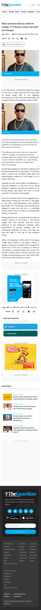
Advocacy (7, 555)
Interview (7, 576)
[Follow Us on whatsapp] (31, 511)
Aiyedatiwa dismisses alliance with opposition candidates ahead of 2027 (25, 430)
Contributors (8, 544)
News (4, 12)
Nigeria (21, 561)
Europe (21, 547)
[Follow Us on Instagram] (20, 511)
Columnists (23, 558)
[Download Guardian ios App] (28, 517)
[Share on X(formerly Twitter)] (13, 38)
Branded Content (10, 564)
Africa (10, 307)
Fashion (32, 547)
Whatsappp (12, 333)
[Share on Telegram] (21, 38)
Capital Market (9, 549)
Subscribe (20, 532)
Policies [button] (6, 596)
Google (24, 307)
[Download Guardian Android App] (12, 517)
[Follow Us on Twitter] (15, 511)
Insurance (33, 555)
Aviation (7, 547)
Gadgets (7, 582)
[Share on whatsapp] (17, 38)
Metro (17, 12)
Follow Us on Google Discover (14, 44)
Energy (6, 552)
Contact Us (17, 596)
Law (5, 585)
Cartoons (22, 555)
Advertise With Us (19, 594)
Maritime (32, 558)
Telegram (11, 327)
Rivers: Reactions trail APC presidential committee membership (22, 418)
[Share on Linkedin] (25, 38)
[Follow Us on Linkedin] (26, 511)
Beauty (21, 549)
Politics (24, 12)
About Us (7, 594)
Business (31, 12)
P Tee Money (33, 307)
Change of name (10, 588)
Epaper (11, 12)
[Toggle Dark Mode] (32, 4)
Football (32, 549)
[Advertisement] (20, 462)
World (31, 561)
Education (23, 552)
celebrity (17, 307)
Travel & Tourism (10, 571)
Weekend (7, 574)
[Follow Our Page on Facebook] (10, 511)
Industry (32, 552)
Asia (5, 561)
